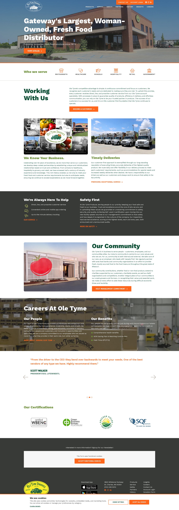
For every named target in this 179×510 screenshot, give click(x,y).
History (130, 7)
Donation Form (149, 492)
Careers (150, 7)
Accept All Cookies (139, 502)
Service (100, 7)
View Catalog (34, 51)
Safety (109, 7)
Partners (119, 7)
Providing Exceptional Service (106, 182)
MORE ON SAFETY (87, 226)
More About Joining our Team (38, 340)
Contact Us (123, 2)
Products (90, 7)
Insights (139, 7)
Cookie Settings (118, 502)
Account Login (136, 2)
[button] (25, 377)
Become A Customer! (83, 109)
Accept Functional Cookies (89, 461)
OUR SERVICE (30, 220)
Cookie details (35, 506)
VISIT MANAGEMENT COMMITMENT (111, 289)
